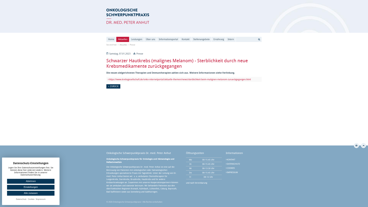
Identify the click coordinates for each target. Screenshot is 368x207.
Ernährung (218, 39)
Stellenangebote (201, 39)
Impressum (232, 172)
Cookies (231, 168)
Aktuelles (122, 39)
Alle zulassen (31, 193)
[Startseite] (127, 16)
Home (111, 39)
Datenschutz (233, 164)
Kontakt (185, 39)
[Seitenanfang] (363, 145)
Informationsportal (168, 39)
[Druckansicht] (356, 145)
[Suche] (259, 39)
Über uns (150, 39)
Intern (231, 39)
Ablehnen (31, 181)
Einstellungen (31, 187)
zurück (114, 86)
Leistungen (136, 39)
